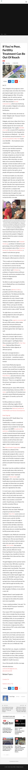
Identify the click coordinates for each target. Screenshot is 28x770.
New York (12, 514)
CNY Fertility (10, 545)
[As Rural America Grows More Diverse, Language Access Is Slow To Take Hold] (8, 723)
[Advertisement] (14, 19)
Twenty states (13, 477)
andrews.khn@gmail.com (10, 668)
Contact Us (6, 679)
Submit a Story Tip (8, 683)
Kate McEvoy (6, 375)
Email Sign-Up (6, 415)
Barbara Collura (16, 289)
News (5, 720)
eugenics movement (18, 320)
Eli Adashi (16, 270)
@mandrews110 (7, 671)
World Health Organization (13, 447)
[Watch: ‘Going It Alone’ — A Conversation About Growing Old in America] (20, 723)
